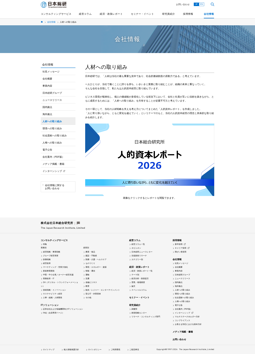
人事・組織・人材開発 (52, 297)
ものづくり (90, 263)
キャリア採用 (180, 248)
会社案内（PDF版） (53, 156)
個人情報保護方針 (71, 349)
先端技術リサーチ (139, 256)
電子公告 (47, 149)
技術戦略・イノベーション (54, 290)
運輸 (87, 275)
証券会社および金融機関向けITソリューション (63, 309)
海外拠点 (47, 114)
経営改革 (47, 263)
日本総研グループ (52, 92)
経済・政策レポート (111, 13)
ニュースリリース (52, 100)
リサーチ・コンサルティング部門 (145, 317)
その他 (88, 297)
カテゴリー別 (137, 259)
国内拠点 (47, 107)
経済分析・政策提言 (140, 278)
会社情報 (209, 13)
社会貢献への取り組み (54, 135)
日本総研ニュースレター (141, 252)
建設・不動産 (91, 256)
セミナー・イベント (142, 13)
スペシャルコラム (139, 290)
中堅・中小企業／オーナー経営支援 (58, 275)
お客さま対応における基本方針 (188, 324)
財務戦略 (47, 259)
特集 (45, 244)
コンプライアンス (182, 320)
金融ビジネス (91, 282)
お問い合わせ (183, 4)
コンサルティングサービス (56, 13)
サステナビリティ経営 (52, 294)
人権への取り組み (52, 142)
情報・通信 (90, 271)
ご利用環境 (115, 349)
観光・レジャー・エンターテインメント (103, 290)
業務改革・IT (48, 278)
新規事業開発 (48, 271)
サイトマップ (48, 349)
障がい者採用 (180, 252)
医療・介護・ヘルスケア (96, 259)
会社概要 (47, 78)
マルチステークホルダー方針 (187, 317)
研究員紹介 (168, 13)
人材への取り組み (52, 121)
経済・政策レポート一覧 (141, 271)
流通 (87, 278)
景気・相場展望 (138, 282)
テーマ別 (135, 275)
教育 (87, 286)
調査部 (134, 309)
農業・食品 (90, 252)
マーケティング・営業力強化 (55, 267)
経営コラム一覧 (138, 244)
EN (201, 4)
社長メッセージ (51, 71)
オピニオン (136, 248)
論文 (133, 286)
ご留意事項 (134, 349)
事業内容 (47, 85)
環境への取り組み (52, 128)
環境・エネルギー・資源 (96, 267)
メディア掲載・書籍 (53, 164)
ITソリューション (50, 305)
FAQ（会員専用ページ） (53, 313)
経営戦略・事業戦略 (51, 252)
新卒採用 (178, 244)
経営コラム (85, 13)
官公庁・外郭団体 (93, 294)
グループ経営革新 (50, 256)
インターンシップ (52, 171)
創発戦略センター (139, 313)
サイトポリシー (94, 349)
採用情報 (188, 13)
